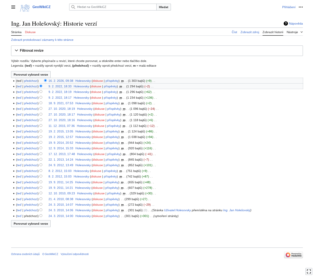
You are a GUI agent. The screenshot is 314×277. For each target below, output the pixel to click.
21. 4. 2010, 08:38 (60, 199)
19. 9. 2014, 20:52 (60, 142)
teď (19, 86)
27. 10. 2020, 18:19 (61, 108)
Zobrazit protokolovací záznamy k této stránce (42, 39)
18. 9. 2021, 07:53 (60, 103)
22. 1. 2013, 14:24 (60, 159)
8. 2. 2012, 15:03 (60, 171)
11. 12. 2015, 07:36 (61, 126)
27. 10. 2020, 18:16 (61, 120)
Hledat (163, 7)
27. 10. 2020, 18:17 (61, 114)
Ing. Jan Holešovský (236, 210)
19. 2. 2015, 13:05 (60, 131)
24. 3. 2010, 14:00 (60, 216)
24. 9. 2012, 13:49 (60, 165)
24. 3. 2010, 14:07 (60, 204)
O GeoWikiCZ (50, 254)
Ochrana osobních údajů (25, 254)
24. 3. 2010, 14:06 (60, 210)
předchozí (31, 80)
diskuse (98, 80)
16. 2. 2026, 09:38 (60, 80)
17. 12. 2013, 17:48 (61, 154)
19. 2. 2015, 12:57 (60, 137)
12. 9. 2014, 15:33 (60, 148)
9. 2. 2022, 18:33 (60, 86)
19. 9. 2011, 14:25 (60, 182)
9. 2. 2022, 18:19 (60, 92)
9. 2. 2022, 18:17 (60, 97)
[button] (13, 7)
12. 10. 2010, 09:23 (61, 193)
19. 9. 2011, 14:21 (60, 187)
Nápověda (296, 23)
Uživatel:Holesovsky (177, 210)
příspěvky (112, 80)
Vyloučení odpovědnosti (75, 254)
